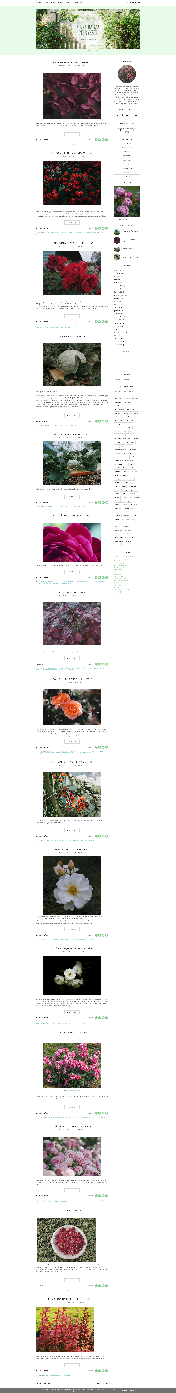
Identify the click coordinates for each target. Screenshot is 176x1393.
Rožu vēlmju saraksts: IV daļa (72, 515)
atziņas (123, 428)
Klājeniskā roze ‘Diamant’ (72, 849)
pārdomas (136, 438)
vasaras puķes (119, 424)
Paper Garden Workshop (122, 589)
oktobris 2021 (118, 329)
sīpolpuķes (127, 172)
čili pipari (117, 545)
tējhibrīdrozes (62, 753)
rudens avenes (51, 670)
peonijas (126, 160)
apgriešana (118, 468)
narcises (133, 515)
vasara (116, 490)
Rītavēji (116, 594)
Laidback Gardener (120, 572)
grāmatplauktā (127, 504)
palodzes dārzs (129, 519)
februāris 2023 (118, 286)
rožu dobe (93, 326)
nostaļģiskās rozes (120, 479)
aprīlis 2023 (117, 279)
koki (128, 512)
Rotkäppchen (57, 214)
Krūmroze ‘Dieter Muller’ (127, 219)
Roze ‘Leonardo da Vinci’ (72, 1032)
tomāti (81, 840)
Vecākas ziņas (100, 1383)
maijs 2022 (117, 307)
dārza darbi (48, 506)
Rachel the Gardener (121, 578)
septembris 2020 (119, 342)
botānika (132, 468)
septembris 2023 (119, 276)
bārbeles (46, 1375)
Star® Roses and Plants (74, 1090)
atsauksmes (133, 449)
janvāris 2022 (118, 320)
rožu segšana (128, 530)
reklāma (133, 457)
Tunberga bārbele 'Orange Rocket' (72, 1299)
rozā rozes (86, 1117)
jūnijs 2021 (117, 335)
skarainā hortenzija (95, 144)
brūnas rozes (131, 493)
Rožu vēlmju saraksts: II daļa (72, 948)
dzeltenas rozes (134, 497)
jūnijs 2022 (117, 304)
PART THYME (118, 576)
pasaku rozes (68, 326)
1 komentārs (40, 1286)
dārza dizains (130, 409)
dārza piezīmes (128, 453)
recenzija (134, 523)
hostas (127, 508)
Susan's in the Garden (121, 581)
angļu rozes (48, 232)
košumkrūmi (59, 144)
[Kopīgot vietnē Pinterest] (103, 139)
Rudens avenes (72, 1210)
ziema (126, 464)
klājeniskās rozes (61, 939)
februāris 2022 (118, 317)
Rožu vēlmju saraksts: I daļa (72, 1126)
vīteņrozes (128, 541)
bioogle (123, 493)
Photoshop (124, 490)
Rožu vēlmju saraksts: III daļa (72, 678)
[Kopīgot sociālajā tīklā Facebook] (96, 139)
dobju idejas (127, 417)
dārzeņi (58, 840)
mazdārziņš (118, 457)
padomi (77, 144)
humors (133, 508)
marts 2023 (117, 283)
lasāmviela (126, 152)
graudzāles (118, 504)
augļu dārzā (48, 668)
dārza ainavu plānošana (130, 471)
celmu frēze (118, 471)
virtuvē (127, 537)
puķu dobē (77, 232)
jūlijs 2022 (117, 301)
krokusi (134, 512)
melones (46, 425)
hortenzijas (48, 144)
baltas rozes (48, 939)
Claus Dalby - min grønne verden (125, 561)
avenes (56, 1290)
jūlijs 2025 (117, 270)
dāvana (123, 501)
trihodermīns (64, 327)
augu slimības (48, 840)
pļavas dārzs (125, 523)
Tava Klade (117, 583)
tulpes (122, 446)
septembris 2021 (119, 332)
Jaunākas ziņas (44, 1383)
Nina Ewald (117, 574)
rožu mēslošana (119, 442)
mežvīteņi (126, 515)
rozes (84, 232)
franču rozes (72, 582)
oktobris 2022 (118, 292)
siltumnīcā (72, 425)
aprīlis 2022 (117, 311)
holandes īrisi (118, 508)
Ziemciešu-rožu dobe (129, 249)
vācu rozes (75, 327)
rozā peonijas (126, 526)
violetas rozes (65, 583)
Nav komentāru (42, 140)
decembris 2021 (119, 323)
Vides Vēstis (117, 585)
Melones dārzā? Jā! (72, 336)
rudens (83, 144)
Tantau (102, 582)
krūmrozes (118, 475)
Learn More (124, 1390)
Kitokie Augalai (118, 592)
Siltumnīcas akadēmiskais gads (72, 762)
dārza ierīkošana (119, 435)
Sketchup (132, 464)
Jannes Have (118, 570)
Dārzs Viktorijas (119, 563)
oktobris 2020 (118, 339)
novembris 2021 (119, 326)
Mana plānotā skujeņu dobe (130, 232)
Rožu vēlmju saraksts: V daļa (72, 153)
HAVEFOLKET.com (120, 565)
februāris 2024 (118, 273)
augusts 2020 (118, 345)
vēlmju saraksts (85, 753)
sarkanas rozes (93, 232)
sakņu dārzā (62, 425)
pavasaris (117, 395)
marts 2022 (117, 314)
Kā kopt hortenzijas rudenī (72, 62)
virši (133, 537)
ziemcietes (73, 670)
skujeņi (132, 431)
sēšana (117, 446)
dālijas (130, 428)
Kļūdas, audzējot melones (72, 434)
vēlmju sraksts (51, 583)
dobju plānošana (119, 409)
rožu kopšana (118, 530)
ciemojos (124, 497)
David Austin (59, 232)
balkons (125, 468)
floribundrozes (49, 326)
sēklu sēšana (118, 464)
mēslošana (68, 144)
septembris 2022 (119, 295)
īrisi (123, 545)
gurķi (135, 504)
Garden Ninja (118, 587)
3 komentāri (40, 664)
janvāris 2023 (118, 289)
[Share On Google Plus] (106, 139)
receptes (117, 526)
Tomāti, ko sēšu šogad (130, 257)
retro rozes (76, 1117)
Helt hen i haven (119, 567)
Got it (132, 1390)
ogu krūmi (88, 668)
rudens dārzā (63, 670)
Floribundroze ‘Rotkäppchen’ (72, 243)
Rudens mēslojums (72, 592)
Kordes (60, 326)
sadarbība (117, 534)
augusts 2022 (118, 298)
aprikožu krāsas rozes (52, 751)
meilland (68, 232)
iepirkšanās (129, 435)
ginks (129, 501)
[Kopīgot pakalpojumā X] (99, 139)
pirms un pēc (126, 438)
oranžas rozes (119, 519)
